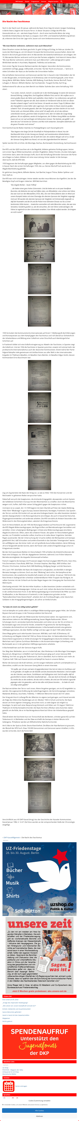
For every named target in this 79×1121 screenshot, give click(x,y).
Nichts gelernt (7, 1021)
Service (43, 1)
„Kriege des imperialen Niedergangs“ (15, 1002)
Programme (35, 1)
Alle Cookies (39, 1111)
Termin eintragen (21, 1086)
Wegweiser (6, 1018)
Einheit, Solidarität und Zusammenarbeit (16, 1009)
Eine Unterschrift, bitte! (10, 999)
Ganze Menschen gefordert (11, 1012)
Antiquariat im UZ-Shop (10, 1072)
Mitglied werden (53, 1)
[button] (62, 1)
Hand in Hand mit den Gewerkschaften (15, 1015)
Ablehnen (39, 1116)
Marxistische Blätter (9, 1074)
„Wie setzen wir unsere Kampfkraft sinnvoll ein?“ (19, 1006)
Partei (27, 1)
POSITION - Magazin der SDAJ (12, 1070)
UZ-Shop (5, 1068)
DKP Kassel (19, 1)
